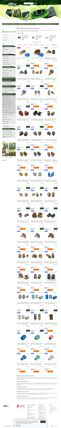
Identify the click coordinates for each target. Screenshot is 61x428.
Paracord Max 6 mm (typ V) (7, 80)
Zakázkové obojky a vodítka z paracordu (7, 137)
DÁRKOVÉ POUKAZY (7, 126)
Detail (28, 65)
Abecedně (41, 44)
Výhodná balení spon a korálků (8, 112)
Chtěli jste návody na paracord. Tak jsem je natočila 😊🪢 (31, 417)
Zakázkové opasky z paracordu (8, 134)
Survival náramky (5, 56)
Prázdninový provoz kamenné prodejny (31, 410)
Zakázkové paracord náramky (7, 130)
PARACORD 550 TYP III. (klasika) (7, 70)
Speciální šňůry (5, 92)
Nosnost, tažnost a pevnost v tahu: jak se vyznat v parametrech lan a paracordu (42, 416)
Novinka (5, 37)
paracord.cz (52, 412)
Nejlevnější (25, 44)
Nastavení (18, 425)
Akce (5, 36)
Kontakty (36, 0)
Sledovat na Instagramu (9, 157)
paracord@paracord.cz (53, 406)
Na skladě (6, 34)
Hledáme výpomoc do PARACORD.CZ (30, 407)
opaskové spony (5, 110)
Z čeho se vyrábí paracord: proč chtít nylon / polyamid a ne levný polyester (42, 413)
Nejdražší (30, 44)
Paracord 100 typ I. (6, 74)
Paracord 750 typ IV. (6, 68)
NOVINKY (4, 47)
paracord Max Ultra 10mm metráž (8, 88)
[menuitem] (6, 24)
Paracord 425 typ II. (6, 72)
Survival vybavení (5, 123)
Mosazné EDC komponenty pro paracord (8, 104)
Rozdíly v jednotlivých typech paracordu (42, 410)
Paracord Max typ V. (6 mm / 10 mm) (8, 78)
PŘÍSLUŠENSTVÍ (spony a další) (7, 94)
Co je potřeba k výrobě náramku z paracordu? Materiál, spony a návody (41, 407)
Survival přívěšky (5, 58)
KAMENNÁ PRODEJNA (23, 0)
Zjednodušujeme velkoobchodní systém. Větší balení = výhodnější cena (31, 414)
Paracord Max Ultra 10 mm (7, 86)
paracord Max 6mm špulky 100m (8, 84)
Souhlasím (43, 421)
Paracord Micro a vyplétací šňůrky (8, 76)
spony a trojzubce (6, 96)
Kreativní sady (5, 117)
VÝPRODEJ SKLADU (5, 49)
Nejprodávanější (36, 44)
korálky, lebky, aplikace (7, 100)
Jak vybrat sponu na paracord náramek (42, 419)
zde (30, 423)
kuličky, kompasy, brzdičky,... (7, 102)
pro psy (4, 108)
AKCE (3, 51)
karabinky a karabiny (6, 98)
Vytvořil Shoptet (55, 426)
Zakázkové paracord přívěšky (7, 132)
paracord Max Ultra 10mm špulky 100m (9, 90)
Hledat (35, 3)
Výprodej (5, 40)
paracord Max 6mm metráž (7, 82)
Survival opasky (5, 60)
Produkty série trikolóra (7, 64)
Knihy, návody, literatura (7, 119)
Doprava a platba (31, 0)
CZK (52, 0)
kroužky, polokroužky (6, 106)
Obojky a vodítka (5, 62)
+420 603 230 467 (52, 408)
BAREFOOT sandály (6, 121)
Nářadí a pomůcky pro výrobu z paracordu (8, 115)
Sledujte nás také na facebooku (54, 410)
